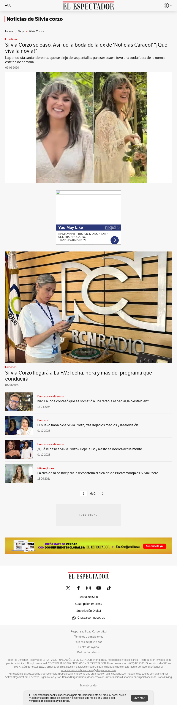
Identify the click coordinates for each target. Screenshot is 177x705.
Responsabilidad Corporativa (89, 631)
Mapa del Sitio (88, 597)
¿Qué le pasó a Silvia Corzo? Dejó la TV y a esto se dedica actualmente (89, 449)
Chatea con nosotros (91, 618)
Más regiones (45, 468)
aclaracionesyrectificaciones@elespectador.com (88, 670)
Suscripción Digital (88, 611)
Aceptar (139, 698)
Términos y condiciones (88, 636)
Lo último (11, 39)
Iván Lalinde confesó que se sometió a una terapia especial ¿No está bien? (93, 401)
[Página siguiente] (102, 495)
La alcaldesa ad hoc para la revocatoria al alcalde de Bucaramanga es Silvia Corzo (97, 473)
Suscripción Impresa (88, 604)
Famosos (10, 367)
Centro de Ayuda (88, 647)
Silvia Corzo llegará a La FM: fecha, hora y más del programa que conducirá (78, 376)
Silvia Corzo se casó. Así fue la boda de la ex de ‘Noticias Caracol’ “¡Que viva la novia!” (86, 48)
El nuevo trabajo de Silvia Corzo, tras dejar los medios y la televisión (87, 425)
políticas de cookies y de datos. (51, 700)
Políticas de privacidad (88, 641)
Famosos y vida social (50, 396)
